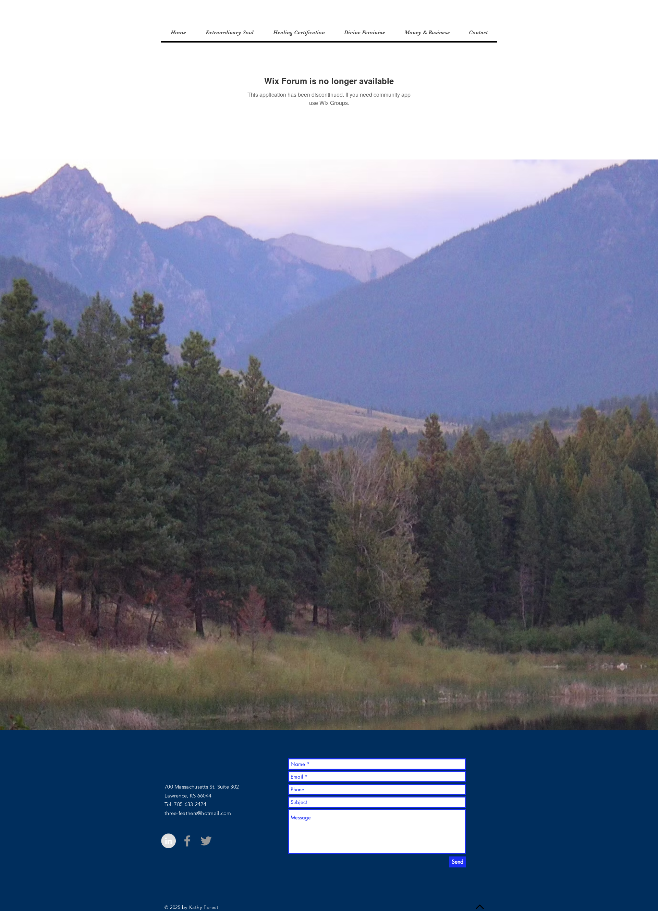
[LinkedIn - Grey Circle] (168, 840)
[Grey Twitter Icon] (206, 840)
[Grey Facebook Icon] (187, 840)
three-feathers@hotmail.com (197, 813)
